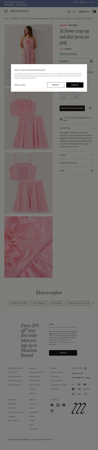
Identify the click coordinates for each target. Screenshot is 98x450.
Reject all (55, 85)
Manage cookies (20, 85)
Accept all (74, 85)
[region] (49, 78)
